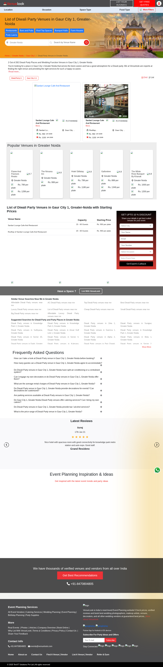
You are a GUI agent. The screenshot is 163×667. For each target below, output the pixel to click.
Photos (24, 628)
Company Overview (47, 628)
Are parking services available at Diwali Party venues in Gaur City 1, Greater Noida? (52, 395)
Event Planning (69, 612)
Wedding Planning (51, 612)
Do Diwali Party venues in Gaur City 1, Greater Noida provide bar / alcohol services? (52, 407)
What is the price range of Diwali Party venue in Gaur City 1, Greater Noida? (48, 412)
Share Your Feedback (18, 634)
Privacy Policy (58, 631)
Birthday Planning (16, 615)
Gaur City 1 (31, 78)
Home (11, 654)
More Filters (148, 10)
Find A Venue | (53, 654)
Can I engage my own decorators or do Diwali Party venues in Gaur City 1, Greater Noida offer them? (56, 378)
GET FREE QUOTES (144, 3)
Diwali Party (15, 78)
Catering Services (34, 612)
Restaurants (11, 30)
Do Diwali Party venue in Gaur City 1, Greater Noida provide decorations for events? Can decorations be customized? (54, 389)
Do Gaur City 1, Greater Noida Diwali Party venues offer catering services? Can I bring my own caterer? (56, 401)
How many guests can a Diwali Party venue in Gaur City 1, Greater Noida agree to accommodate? (58, 363)
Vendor (64, 654)
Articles (33, 628)
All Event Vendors (16, 612)
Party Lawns (11, 35)
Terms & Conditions (41, 631)
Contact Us (71, 631)
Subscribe (110, 640)
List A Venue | (78, 654)
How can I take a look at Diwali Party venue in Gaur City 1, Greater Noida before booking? (54, 358)
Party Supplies (32, 615)
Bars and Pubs (26, 30)
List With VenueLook (91, 291)
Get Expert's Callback (136, 264)
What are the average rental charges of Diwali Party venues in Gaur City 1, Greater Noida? (54, 384)
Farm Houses (77, 30)
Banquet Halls (61, 30)
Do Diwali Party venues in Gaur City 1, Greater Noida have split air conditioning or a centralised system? (57, 371)
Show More (146, 347)
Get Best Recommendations (80, 575)
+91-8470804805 (81, 584)
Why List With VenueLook (19, 631)
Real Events (14, 628)
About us (22, 654)
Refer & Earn (103, 654)
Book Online (62, 628)
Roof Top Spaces (44, 30)
